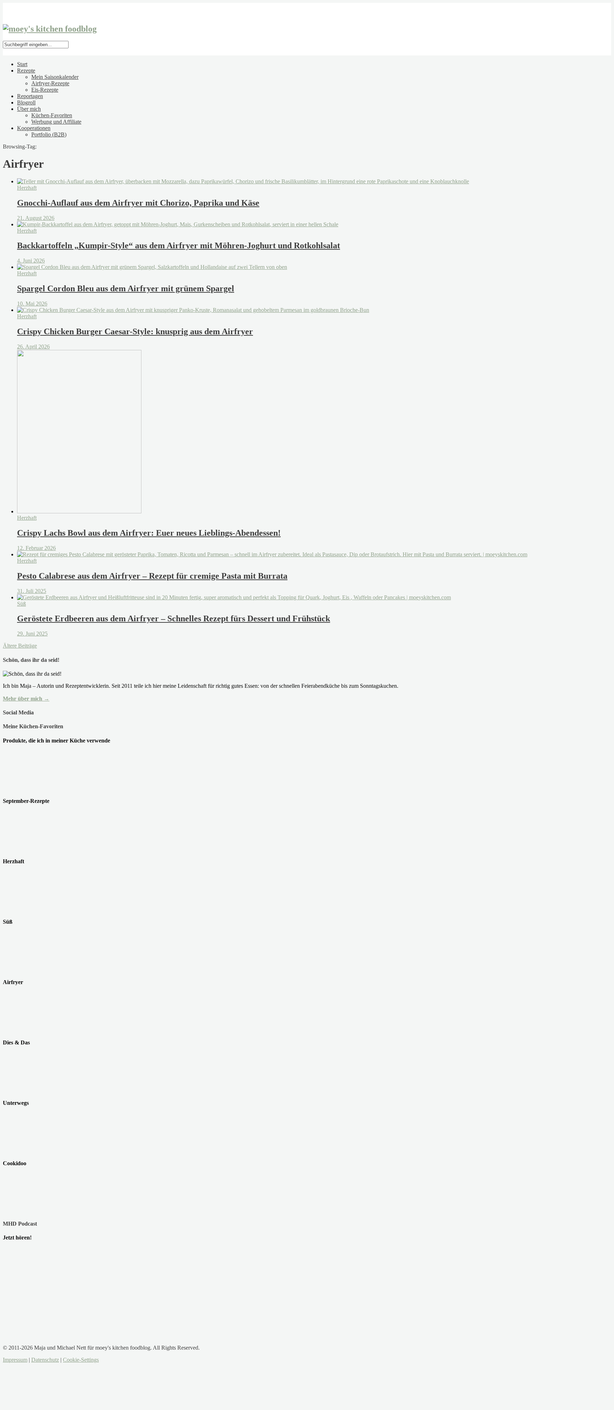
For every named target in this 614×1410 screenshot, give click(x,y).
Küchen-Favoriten (51, 115)
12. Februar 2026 (36, 548)
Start (22, 64)
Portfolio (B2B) (48, 134)
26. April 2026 (33, 347)
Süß (21, 604)
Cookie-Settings (81, 1360)
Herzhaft (27, 188)
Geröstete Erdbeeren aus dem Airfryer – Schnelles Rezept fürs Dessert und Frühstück (173, 618)
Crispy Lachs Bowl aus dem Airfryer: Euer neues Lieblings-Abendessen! (149, 532)
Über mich (29, 109)
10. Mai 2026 (32, 304)
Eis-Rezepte (44, 90)
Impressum (15, 1360)
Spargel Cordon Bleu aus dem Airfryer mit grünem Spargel (125, 288)
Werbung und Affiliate (56, 122)
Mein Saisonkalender (55, 77)
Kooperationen (33, 128)
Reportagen (30, 96)
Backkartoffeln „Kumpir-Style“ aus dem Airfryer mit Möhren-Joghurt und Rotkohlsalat (178, 245)
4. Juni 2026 (31, 261)
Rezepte (26, 70)
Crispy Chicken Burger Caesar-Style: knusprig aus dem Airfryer (135, 331)
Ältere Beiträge (20, 646)
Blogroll (26, 102)
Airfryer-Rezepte (50, 83)
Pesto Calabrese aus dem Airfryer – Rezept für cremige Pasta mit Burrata (152, 575)
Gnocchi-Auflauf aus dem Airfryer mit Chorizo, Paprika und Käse (138, 202)
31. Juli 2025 (31, 591)
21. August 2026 (35, 218)
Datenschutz (45, 1360)
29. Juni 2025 (32, 634)
